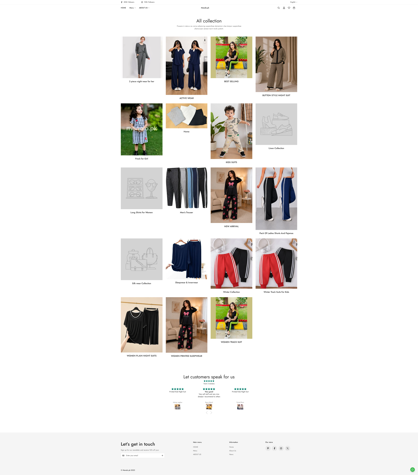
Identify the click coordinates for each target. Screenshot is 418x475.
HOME (123, 8)
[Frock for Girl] (142, 129)
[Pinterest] (268, 448)
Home (186, 131)
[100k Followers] (281, 448)
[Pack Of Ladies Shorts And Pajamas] (276, 198)
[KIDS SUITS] (231, 131)
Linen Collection (276, 148)
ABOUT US (143, 8)
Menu (131, 8)
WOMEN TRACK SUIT (231, 342)
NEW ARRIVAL (231, 226)
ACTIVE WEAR (187, 98)
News (231, 454)
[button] (294, 7)
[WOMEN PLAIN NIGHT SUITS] (142, 324)
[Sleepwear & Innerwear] (186, 258)
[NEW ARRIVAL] (231, 195)
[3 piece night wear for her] (142, 57)
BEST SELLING (231, 81)
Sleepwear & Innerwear (186, 282)
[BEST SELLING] (231, 57)
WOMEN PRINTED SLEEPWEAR (186, 356)
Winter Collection (231, 292)
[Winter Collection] (231, 263)
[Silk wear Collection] (142, 259)
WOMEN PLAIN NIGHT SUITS (142, 355)
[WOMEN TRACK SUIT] (231, 318)
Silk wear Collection (141, 283)
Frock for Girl (141, 158)
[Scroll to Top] (413, 463)
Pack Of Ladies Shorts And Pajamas (276, 233)
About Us (232, 450)
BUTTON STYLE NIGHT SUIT (276, 95)
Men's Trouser (186, 212)
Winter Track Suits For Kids (276, 292)
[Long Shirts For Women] (142, 188)
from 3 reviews (209, 383)
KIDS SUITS (231, 162)
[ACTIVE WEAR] (186, 66)
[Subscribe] (162, 455)
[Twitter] (287, 448)
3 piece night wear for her (141, 81)
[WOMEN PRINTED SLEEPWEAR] (186, 325)
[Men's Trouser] (186, 188)
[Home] (186, 115)
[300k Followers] (274, 448)
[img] (209, 381)
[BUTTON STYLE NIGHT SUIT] (276, 64)
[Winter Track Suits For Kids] (276, 263)
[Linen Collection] (276, 124)
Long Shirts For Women (142, 212)
